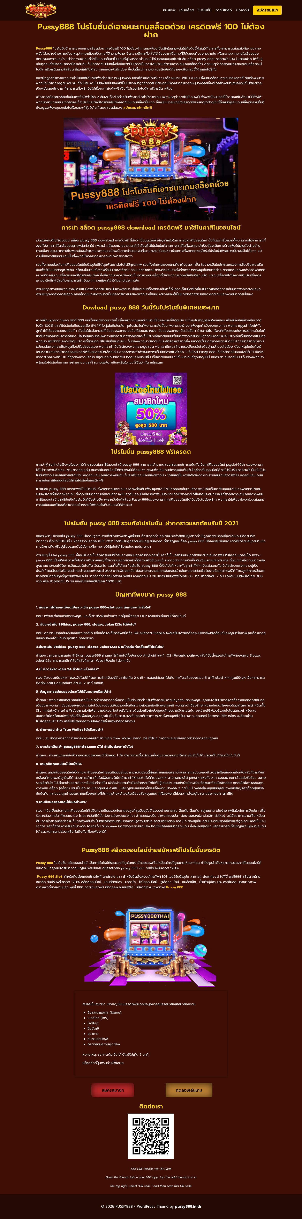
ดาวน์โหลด (224, 10)
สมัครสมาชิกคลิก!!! (137, 107)
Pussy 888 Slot (49, 876)
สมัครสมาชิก (267, 10)
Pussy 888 (174, 887)
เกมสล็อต (186, 10)
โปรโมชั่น (204, 10)
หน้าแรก (169, 10)
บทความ (242, 10)
